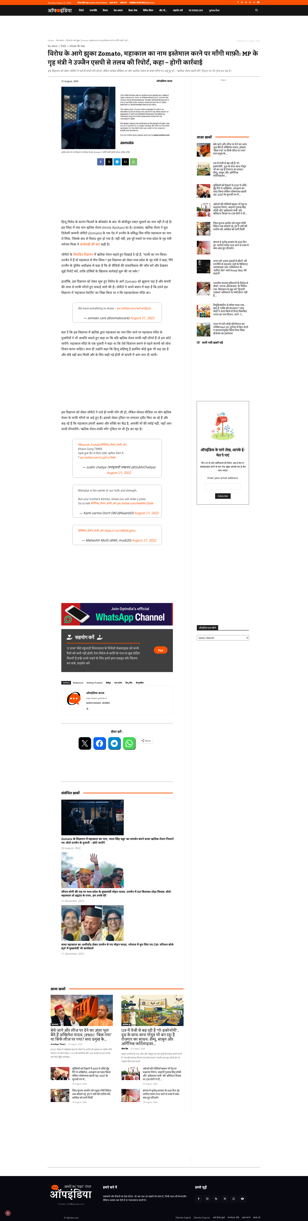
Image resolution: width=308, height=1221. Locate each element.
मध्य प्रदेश (118, 682)
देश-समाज (60, 40)
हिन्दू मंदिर (128, 682)
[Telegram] (117, 161)
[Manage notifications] (8, 1213)
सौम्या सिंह (124, 1048)
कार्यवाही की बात (90, 244)
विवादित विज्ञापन (83, 254)
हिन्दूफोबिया (139, 682)
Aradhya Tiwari (58, 1044)
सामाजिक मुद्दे (126, 1024)
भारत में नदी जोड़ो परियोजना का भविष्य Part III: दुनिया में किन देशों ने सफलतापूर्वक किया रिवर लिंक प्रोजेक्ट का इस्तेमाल (230, 329)
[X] (250, 3)
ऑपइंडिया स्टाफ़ (164, 81)
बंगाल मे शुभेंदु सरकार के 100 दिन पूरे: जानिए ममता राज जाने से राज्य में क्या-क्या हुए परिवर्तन (161, 1094)
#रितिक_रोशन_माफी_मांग (114, 444)
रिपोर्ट (63, 46)
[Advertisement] (137, 1133)
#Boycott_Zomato (89, 444)
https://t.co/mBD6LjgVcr (120, 530)
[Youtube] (258, 3)
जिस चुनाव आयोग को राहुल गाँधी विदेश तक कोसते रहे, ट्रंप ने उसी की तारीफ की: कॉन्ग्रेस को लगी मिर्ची (91, 1094)
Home (51, 40)
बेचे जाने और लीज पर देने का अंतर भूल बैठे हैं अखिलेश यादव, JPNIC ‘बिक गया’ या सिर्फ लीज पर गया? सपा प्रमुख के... (81, 1035)
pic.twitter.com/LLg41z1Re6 (98, 457)
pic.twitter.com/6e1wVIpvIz (134, 308)
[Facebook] (238, 3)
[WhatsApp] (254, 3)
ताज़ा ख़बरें (204, 137)
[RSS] (246, 3)
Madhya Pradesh (94, 682)
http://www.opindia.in (96, 698)
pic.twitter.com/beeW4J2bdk (135, 503)
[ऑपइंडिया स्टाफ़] (73, 700)
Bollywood (78, 682)
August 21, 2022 (142, 318)
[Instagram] (242, 3)
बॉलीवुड (108, 682)
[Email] (125, 161)
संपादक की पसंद (77, 46)
